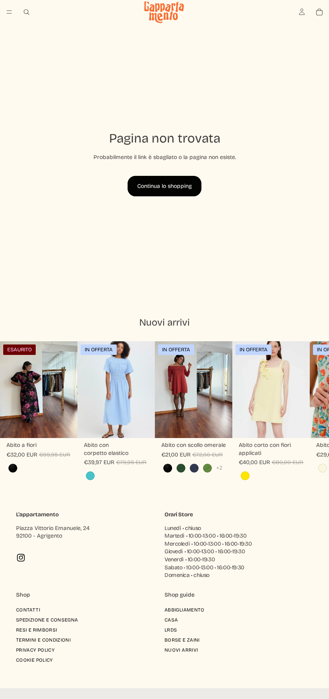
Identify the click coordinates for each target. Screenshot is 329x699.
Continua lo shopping (164, 186)
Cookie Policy (34, 660)
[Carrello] (319, 12)
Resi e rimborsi (36, 630)
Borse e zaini (182, 640)
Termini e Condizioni (43, 640)
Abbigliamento (184, 610)
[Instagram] (21, 557)
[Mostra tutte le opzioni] (219, 468)
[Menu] (9, 12)
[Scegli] (142, 425)
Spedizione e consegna (47, 620)
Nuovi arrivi (181, 650)
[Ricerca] (26, 12)
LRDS (170, 630)
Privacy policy (35, 650)
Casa (171, 620)
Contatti (28, 610)
